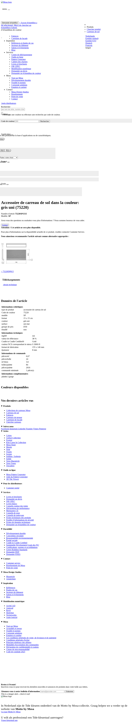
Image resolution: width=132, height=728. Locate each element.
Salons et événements (20, 48)
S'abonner (69, 691)
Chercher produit (94, 29)
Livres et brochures (19, 64)
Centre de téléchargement (21, 55)
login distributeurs (8, 103)
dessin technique (10, 285)
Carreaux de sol (93, 31)
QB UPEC (15, 66)
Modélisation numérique (21, 69)
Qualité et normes (18, 83)
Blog (13, 50)
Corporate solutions (19, 85)
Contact (14, 99)
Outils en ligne (17, 57)
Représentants (17, 94)
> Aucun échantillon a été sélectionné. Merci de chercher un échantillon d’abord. (19, 25)
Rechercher (44, 121)
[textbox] (13, 109)
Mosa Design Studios (20, 92)
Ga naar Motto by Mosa (10, 712)
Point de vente (17, 96)
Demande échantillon (10, 23)
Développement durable (21, 80)
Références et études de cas (22, 43)
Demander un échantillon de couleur (26, 73)
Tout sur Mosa (17, 78)
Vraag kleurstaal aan (9, 720)
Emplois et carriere (19, 87)
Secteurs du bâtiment (19, 45)
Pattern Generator (18, 59)
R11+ (8, 150)
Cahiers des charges (19, 62)
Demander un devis (19, 71)
